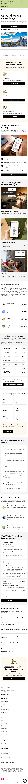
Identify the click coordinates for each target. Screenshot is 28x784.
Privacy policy (17, 782)
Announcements (5, 709)
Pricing (2, 720)
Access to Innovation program (16, 771)
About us (3, 704)
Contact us (3, 706)
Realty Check (4, 731)
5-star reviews (15, 29)
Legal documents (10, 782)
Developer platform (5, 734)
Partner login (4, 728)
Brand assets (3, 782)
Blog (2, 717)
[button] (24, 780)
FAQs (2, 715)
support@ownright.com (6, 695)
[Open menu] (26, 9)
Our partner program (6, 725)
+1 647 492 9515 (5, 694)
